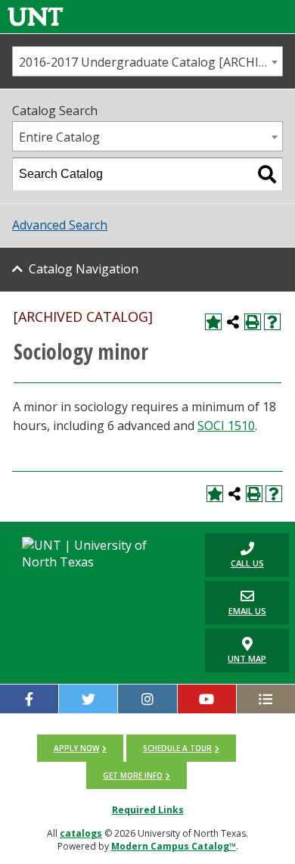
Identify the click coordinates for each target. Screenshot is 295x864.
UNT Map (247, 658)
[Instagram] (147, 699)
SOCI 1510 (226, 425)
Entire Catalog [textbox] (59, 137)
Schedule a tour (177, 748)
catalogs (81, 833)
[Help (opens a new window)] (272, 321)
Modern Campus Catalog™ (173, 846)
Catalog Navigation (83, 268)
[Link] (36, 16)
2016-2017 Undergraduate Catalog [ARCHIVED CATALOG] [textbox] (150, 62)
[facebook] (29, 699)
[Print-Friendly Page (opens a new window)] (252, 321)
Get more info (133, 775)
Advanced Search (59, 225)
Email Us (235, 602)
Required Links (148, 809)
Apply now (76, 748)
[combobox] (147, 61)
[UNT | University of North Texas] (98, 553)
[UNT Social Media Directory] (266, 699)
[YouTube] (207, 699)
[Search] (267, 174)
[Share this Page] (233, 321)
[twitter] (88, 699)
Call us (234, 555)
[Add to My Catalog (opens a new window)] (213, 321)
